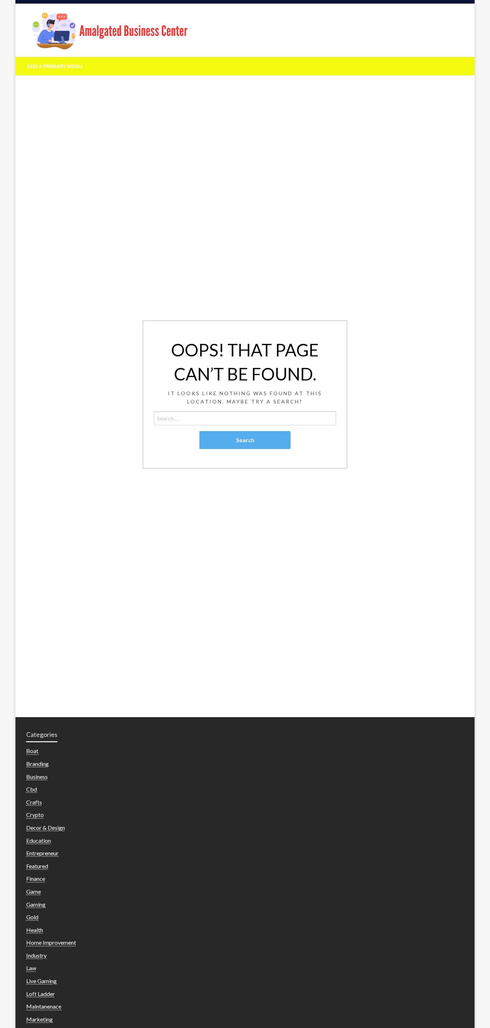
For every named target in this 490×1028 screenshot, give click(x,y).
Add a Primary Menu (54, 66)
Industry (36, 955)
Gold (32, 916)
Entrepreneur (42, 853)
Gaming (36, 904)
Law (31, 967)
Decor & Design (45, 827)
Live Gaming (41, 980)
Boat (32, 750)
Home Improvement (51, 942)
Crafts (34, 802)
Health (34, 929)
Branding (37, 763)
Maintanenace (43, 1006)
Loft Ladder (40, 993)
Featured (37, 866)
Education (38, 840)
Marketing (39, 1019)
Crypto (35, 814)
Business (37, 776)
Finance (35, 878)
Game (33, 891)
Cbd (31, 789)
